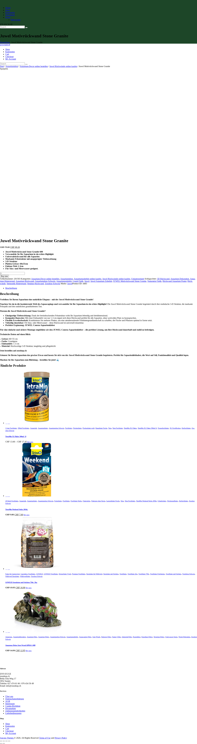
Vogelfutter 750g (143, 574)
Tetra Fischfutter (117, 428)
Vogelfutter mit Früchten (173, 574)
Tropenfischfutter (163, 428)
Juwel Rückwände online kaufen (63, 66)
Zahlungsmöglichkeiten (15, 711)
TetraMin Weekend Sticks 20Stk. (16, 509)
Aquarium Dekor (43, 637)
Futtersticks (86, 501)
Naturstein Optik (154, 281)
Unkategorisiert (137, 279)
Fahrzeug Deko (106, 637)
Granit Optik (78, 281)
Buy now (4, 276)
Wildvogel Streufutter (12, 576)
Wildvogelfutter (25, 576)
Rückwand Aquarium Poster (174, 281)
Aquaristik (33, 428)
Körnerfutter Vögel (65, 574)
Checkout (9, 731)
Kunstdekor (136, 637)
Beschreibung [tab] (11, 288)
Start (2, 66)
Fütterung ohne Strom (98, 501)
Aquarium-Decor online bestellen (34, 66)
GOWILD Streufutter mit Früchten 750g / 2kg (21, 582)
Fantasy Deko (116, 637)
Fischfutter (68, 428)
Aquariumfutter (43, 428)
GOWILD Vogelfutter (51, 574)
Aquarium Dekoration (179, 279)
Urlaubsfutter (162, 501)
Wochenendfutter (172, 501)
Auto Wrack (96, 637)
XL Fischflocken (175, 428)
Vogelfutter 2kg (132, 574)
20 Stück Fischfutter (11, 501)
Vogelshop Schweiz (188, 574)
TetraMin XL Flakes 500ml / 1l (15, 436)
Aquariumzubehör (64, 281)
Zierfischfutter (186, 428)
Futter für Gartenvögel (12, 574)
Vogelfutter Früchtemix (157, 574)
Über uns (9, 696)
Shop (7, 42)
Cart (7, 728)
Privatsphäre (10, 708)
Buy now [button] (26, 515)
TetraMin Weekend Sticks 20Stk (146, 501)
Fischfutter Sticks (76, 501)
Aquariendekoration (19, 637)
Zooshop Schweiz (52, 283)
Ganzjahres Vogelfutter (28, 574)
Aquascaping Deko (85, 637)
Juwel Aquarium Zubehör (101, 281)
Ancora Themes (7, 738)
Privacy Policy (61, 738)
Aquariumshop (11, 66)
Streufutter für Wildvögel (94, 574)
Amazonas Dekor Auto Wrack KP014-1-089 (20, 645)
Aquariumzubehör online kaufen (87, 279)
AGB (7, 701)
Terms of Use (45, 738)
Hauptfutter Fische (101, 428)
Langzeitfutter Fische (113, 501)
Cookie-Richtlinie (12, 706)
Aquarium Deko (32, 637)
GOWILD (39, 574)
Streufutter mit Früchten (110, 574)
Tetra (109, 428)
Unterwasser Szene (171, 637)
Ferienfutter (58, 501)
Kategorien (10, 726)
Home (2, 42)
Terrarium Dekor (159, 637)
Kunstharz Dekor (147, 637)
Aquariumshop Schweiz (45, 281)
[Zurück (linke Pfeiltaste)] (1, 743)
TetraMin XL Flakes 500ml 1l (147, 428)
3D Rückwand (163, 279)
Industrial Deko (127, 637)
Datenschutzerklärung (14, 699)
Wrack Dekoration (184, 637)
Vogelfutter (123, 574)
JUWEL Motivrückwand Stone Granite (129, 281)
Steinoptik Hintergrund (16, 283)
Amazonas (8, 637)
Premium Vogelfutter (78, 574)
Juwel (86, 281)
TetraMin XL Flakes (130, 428)
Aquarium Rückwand (25, 281)
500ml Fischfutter (23, 428)
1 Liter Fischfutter (11, 428)
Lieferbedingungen (13, 713)
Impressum (10, 704)
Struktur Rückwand (35, 283)
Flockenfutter (77, 428)
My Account (10, 733)
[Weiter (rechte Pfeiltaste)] (4, 743)
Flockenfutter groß (88, 428)
